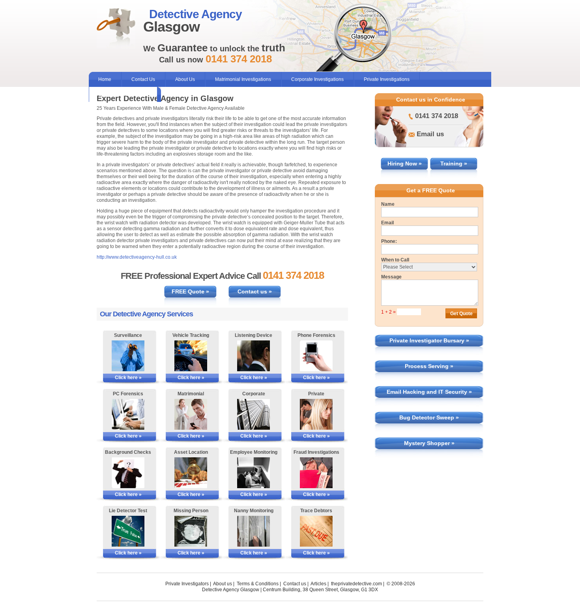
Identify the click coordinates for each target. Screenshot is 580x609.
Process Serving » (429, 366)
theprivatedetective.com (356, 583)
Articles (318, 583)
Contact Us (143, 79)
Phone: (389, 241)
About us (222, 583)
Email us (430, 134)
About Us (185, 79)
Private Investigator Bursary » (429, 340)
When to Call (395, 260)
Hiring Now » (404, 163)
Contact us (294, 583)
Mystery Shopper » (429, 443)
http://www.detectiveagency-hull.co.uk (137, 257)
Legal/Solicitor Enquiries (125, 94)
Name (388, 204)
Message (391, 277)
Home (104, 79)
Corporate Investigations (317, 79)
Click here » (128, 377)
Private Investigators (187, 583)
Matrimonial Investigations (243, 79)
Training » (453, 163)
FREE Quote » (190, 291)
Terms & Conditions (258, 583)
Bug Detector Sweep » (429, 417)
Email (387, 223)
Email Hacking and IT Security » (429, 392)
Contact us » (255, 291)
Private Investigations (387, 79)
